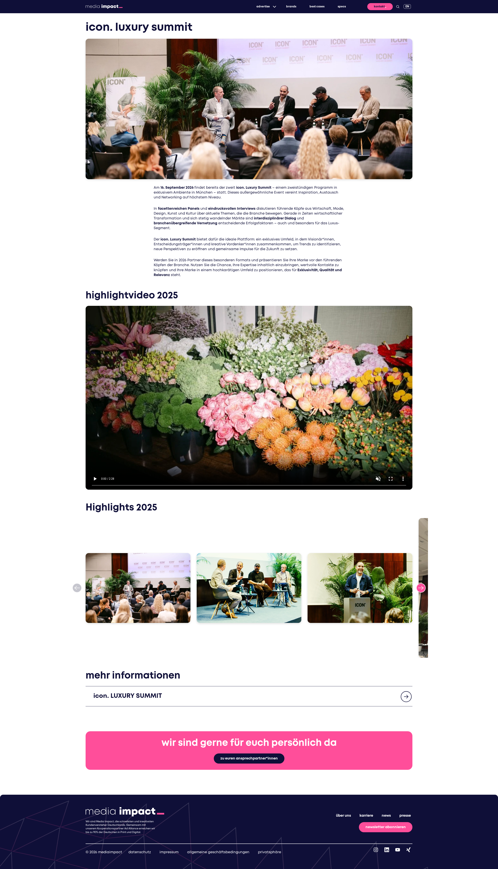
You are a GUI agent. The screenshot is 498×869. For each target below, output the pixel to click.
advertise (263, 6)
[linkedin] (387, 850)
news (386, 815)
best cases (316, 6)
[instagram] (376, 850)
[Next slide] (421, 588)
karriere (366, 815)
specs (342, 6)
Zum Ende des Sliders (28, 522)
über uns (343, 815)
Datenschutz (139, 852)
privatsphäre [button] (269, 852)
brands (291, 6)
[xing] (408, 850)
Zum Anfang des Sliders (30, 662)
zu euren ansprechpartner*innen (249, 758)
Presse (405, 815)
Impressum (169, 852)
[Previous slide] (77, 588)
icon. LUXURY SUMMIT (127, 696)
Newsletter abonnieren (386, 827)
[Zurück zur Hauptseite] (104, 6)
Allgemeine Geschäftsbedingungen (218, 852)
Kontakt (379, 6)
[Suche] (398, 6)
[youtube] (398, 850)
